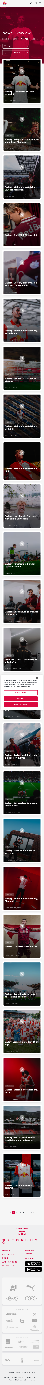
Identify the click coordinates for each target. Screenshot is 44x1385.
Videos (35, 39)
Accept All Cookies (20, 704)
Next (34, 1212)
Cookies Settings (21, 692)
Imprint (28, 686)
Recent (5, 39)
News (15, 39)
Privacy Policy (21, 686)
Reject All (20, 698)
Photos (24, 39)
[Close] (37, 677)
